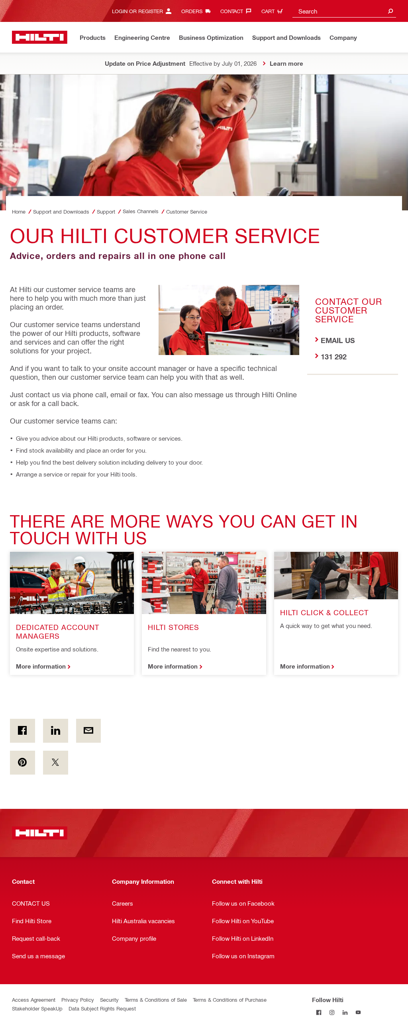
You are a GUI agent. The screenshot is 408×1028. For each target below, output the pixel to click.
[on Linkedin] (55, 731)
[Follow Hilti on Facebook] (318, 1012)
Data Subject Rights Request (102, 1008)
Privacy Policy (77, 999)
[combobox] (344, 11)
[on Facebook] (22, 731)
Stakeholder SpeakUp (37, 1008)
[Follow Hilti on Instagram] (331, 1012)
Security (109, 999)
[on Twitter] (55, 763)
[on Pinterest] (22, 763)
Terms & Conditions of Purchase (230, 999)
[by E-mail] (88, 731)
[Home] (39, 37)
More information (41, 666)
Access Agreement (33, 999)
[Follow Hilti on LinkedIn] (344, 1012)
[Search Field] (390, 11)
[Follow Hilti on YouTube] (358, 1012)
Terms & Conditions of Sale (156, 999)
